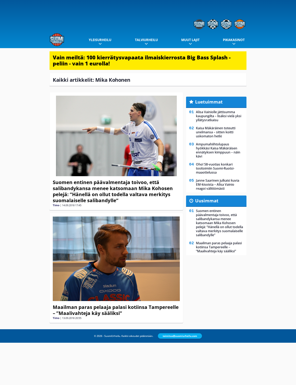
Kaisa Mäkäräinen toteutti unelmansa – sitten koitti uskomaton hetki (215, 132)
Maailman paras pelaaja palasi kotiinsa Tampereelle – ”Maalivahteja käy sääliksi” (116, 310)
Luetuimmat (209, 102)
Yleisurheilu (100, 40)
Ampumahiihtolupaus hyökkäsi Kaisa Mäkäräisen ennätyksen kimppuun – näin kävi (218, 150)
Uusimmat (206, 201)
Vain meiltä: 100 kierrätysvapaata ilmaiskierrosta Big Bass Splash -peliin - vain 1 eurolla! (142, 60)
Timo (56, 205)
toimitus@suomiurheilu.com (180, 336)
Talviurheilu (146, 40)
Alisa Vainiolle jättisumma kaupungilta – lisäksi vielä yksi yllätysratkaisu (218, 116)
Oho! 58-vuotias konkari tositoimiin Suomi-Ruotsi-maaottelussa (215, 168)
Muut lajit (190, 40)
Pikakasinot (234, 40)
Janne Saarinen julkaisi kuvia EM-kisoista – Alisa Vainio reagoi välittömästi (217, 184)
